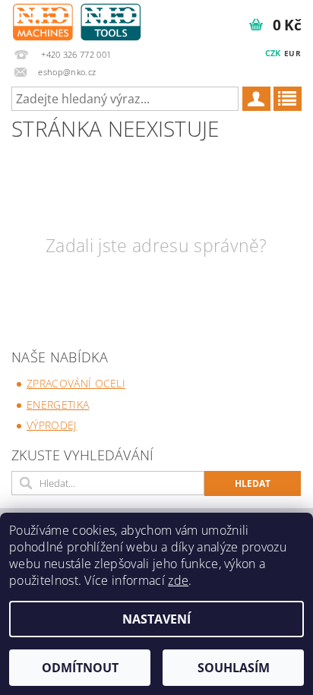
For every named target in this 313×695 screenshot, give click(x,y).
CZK (273, 52)
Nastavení (156, 619)
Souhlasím (234, 667)
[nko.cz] (76, 19)
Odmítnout (80, 667)
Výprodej (52, 425)
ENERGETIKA (58, 404)
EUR (292, 53)
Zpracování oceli (76, 383)
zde (178, 580)
